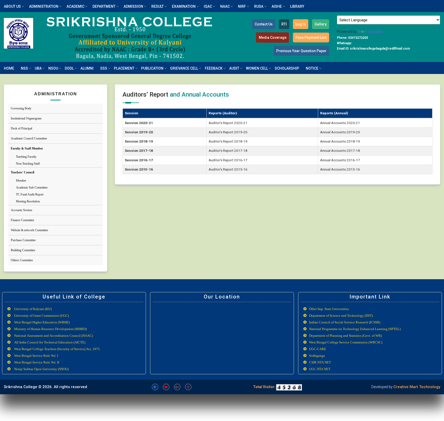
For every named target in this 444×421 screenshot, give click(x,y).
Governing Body (21, 108)
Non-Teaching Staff (28, 163)
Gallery (320, 24)
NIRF (242, 6)
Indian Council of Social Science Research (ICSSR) (344, 322)
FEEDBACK (214, 68)
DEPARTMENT (103, 6)
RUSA (258, 6)
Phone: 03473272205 (352, 38)
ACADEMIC (75, 6)
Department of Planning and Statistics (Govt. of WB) (345, 335)
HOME (9, 68)
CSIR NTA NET (320, 362)
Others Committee (22, 260)
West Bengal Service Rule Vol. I (36, 355)
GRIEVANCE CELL (184, 68)
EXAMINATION (184, 6)
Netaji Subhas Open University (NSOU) (41, 369)
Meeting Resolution (28, 201)
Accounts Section (21, 210)
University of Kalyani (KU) (33, 309)
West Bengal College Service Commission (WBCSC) (345, 342)
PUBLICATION (152, 68)
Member (21, 180)
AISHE (277, 6)
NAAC (225, 6)
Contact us (264, 24)
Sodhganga (317, 355)
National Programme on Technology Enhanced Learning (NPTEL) (355, 329)
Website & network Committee (29, 230)
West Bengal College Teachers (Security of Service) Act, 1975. (57, 349)
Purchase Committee (23, 240)
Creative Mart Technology (416, 387)
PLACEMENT (124, 68)
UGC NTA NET (319, 369)
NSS (24, 68)
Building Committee (23, 250)
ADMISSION (133, 6)
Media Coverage (272, 37)
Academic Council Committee (29, 138)
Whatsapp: (344, 43)
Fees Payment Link (311, 37)
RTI (284, 24)
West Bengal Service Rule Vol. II (36, 362)
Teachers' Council (22, 172)
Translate (375, 31)
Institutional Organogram (26, 118)
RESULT (157, 6)
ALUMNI (87, 68)
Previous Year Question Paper (301, 51)
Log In (300, 24)
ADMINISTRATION (43, 6)
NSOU (53, 68)
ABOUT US (12, 6)
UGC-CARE (317, 349)
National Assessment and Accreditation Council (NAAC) (53, 335)
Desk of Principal (21, 128)
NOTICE (312, 68)
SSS (103, 68)
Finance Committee (22, 220)
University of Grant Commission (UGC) (41, 315)
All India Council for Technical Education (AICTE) (49, 342)
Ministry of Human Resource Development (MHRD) (50, 329)
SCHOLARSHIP (287, 68)
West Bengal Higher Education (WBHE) (42, 322)
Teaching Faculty (26, 156)
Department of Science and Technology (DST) (341, 315)
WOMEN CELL (257, 68)
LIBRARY (297, 6)
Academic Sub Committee (32, 187)
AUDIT (234, 68)
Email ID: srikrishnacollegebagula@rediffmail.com (373, 48)
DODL (69, 68)
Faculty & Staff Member (27, 148)
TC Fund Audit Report (29, 194)
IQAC (208, 6)
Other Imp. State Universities (329, 309)
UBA (38, 68)
